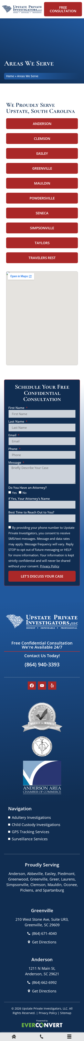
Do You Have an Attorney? (27, 488)
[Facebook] (32, 685)
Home (10, 76)
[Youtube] (42, 685)
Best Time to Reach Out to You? (31, 512)
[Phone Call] (42, 1037)
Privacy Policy (48, 1013)
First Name (16, 408)
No (24, 493)
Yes (14, 493)
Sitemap (65, 1013)
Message (15, 462)
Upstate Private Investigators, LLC (44, 1008)
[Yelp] (52, 685)
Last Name (16, 421)
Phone (13, 449)
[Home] (14, 1037)
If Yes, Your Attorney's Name (29, 499)
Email (12, 435)
